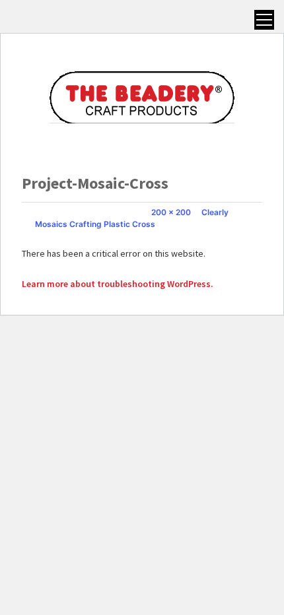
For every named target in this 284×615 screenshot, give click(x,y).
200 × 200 (171, 212)
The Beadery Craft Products (142, 97)
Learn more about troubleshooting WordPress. (117, 284)
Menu (264, 20)
